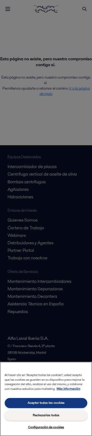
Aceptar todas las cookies (46, 403)
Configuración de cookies (46, 427)
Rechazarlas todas (46, 415)
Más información (68, 388)
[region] (46, 399)
